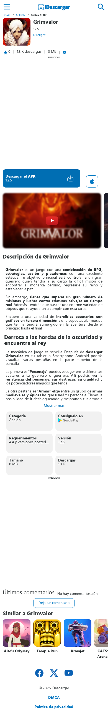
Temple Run (47, 651)
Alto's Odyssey (16, 651)
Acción (20, 15)
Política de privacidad (54, 707)
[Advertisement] (54, 113)
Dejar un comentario (54, 603)
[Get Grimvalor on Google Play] (68, 421)
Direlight (39, 34)
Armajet (77, 651)
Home (6, 15)
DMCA (54, 698)
